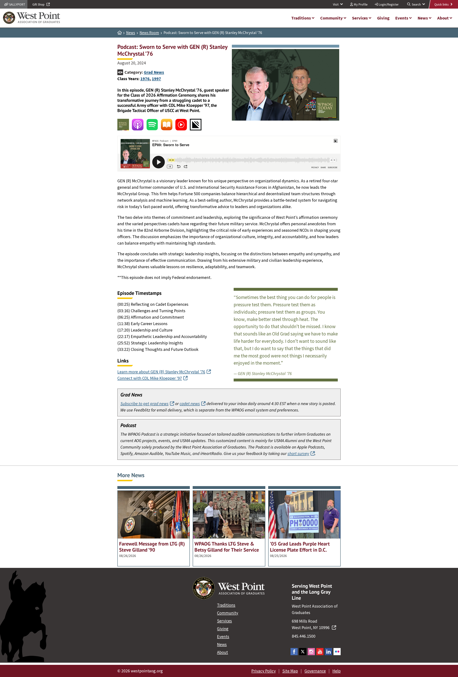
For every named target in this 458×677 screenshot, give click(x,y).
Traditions (226, 605)
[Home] (119, 33)
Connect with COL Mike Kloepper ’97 (149, 378)
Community (227, 613)
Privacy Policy (263, 671)
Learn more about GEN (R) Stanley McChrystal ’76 (161, 371)
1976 (145, 78)
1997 (156, 78)
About (222, 652)
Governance (315, 671)
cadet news (190, 403)
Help (336, 671)
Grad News (154, 72)
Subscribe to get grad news (144, 403)
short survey (298, 453)
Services (224, 621)
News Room (149, 33)
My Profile (360, 4)
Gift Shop (38, 4)
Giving (222, 628)
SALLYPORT (16, 4)
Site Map (290, 671)
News (130, 33)
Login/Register (388, 4)
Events (223, 636)
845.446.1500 (303, 636)
